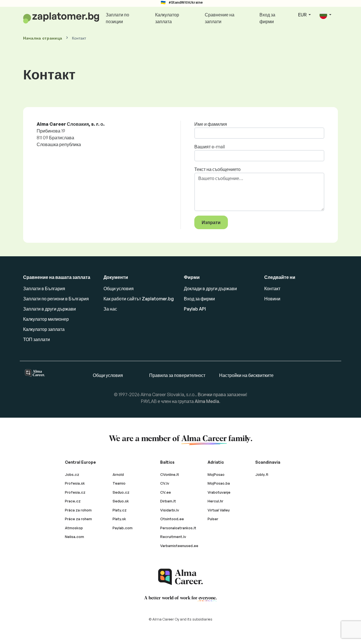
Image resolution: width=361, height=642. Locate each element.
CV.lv (164, 483)
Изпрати (211, 222)
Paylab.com (123, 528)
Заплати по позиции (117, 18)
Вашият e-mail (209, 146)
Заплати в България (44, 288)
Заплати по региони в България (56, 299)
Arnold (118, 474)
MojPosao (216, 474)
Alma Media (207, 401)
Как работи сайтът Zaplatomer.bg (139, 299)
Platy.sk (119, 519)
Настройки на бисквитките (246, 375)
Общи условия (119, 288)
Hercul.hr (215, 501)
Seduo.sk (121, 501)
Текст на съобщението (217, 169)
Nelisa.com (74, 536)
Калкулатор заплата (167, 18)
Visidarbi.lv (169, 510)
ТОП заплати (36, 339)
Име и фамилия (210, 124)
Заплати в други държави (49, 309)
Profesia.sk (75, 483)
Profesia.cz (75, 492)
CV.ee (165, 492)
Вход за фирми (267, 18)
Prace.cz (73, 501)
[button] (325, 15)
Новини (272, 299)
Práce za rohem (78, 519)
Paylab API (195, 309)
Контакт (272, 288)
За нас (110, 309)
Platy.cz (120, 510)
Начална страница (42, 38)
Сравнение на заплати (219, 18)
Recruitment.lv (173, 536)
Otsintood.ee (172, 519)
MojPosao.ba (219, 483)
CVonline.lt (169, 474)
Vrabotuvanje (219, 492)
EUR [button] (302, 15)
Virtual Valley (219, 510)
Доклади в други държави (210, 288)
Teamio (119, 483)
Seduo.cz (121, 492)
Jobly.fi (261, 474)
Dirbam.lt (168, 501)
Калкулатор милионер (46, 319)
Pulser (213, 519)
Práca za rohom (78, 510)
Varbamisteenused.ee (179, 545)
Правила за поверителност (177, 375)
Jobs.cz (72, 474)
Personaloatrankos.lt (178, 528)
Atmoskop (74, 528)
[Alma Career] (180, 576)
